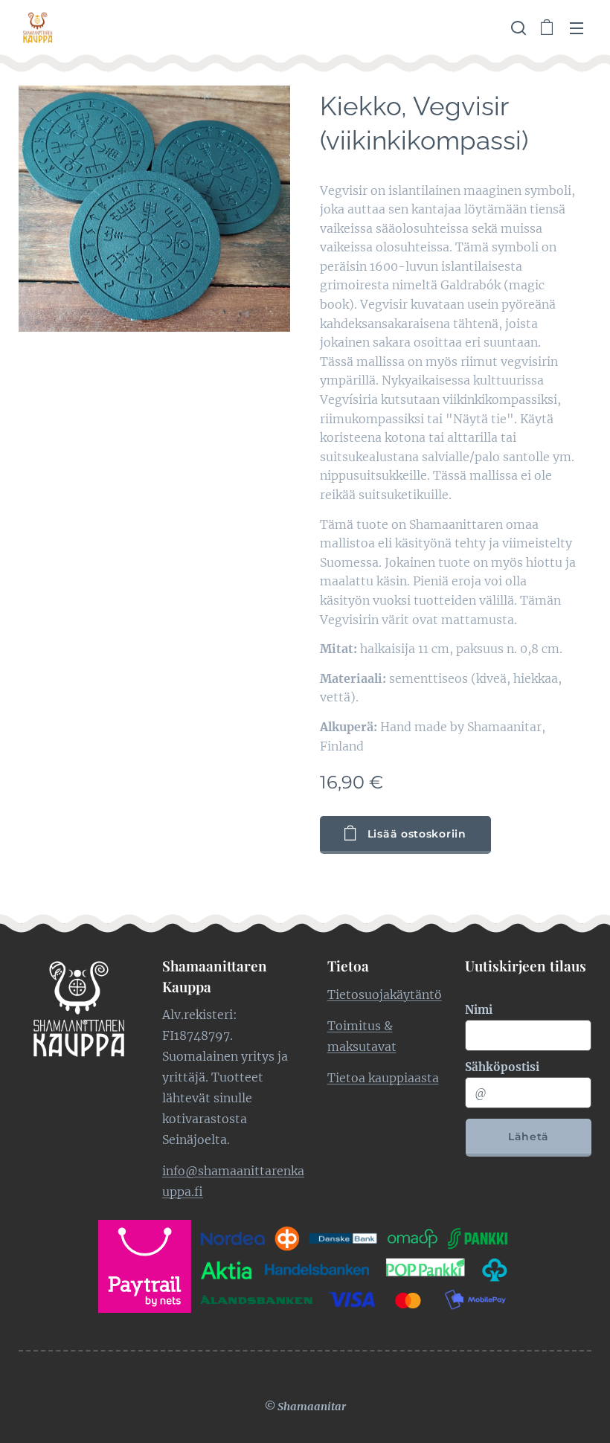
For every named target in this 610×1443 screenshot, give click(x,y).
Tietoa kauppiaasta (383, 1077)
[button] (517, 27)
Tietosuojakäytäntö (384, 994)
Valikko (576, 27)
